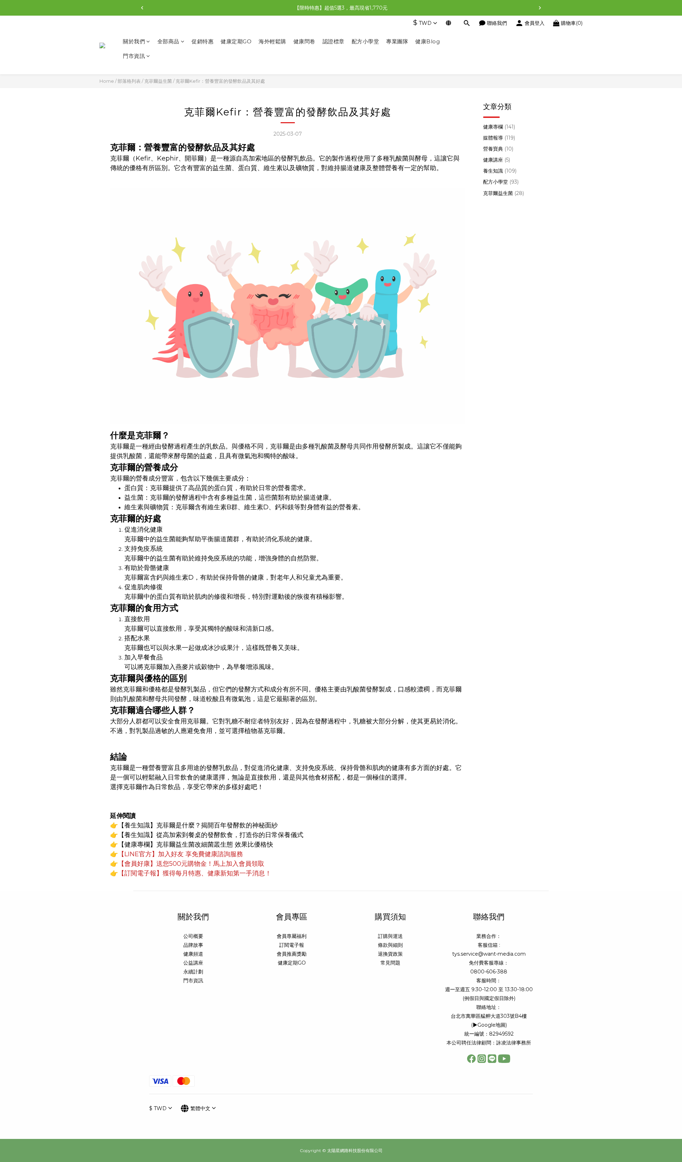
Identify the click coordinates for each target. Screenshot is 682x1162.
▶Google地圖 (489, 1025)
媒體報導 (499, 138)
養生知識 (499, 171)
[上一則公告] (142, 8)
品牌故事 (193, 945)
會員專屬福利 (292, 936)
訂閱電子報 (291, 945)
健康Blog (427, 41)
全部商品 (168, 41)
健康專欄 (499, 127)
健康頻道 (193, 954)
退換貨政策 (390, 954)
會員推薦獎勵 (292, 954)
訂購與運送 (390, 936)
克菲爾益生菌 (158, 81)
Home (106, 81)
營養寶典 (498, 149)
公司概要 (193, 936)
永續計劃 (193, 971)
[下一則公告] (540, 8)
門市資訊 (134, 56)
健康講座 (496, 160)
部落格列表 (129, 81)
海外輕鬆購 (272, 41)
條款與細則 (390, 945)
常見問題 (390, 963)
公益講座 (193, 963)
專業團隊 (397, 41)
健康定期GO (236, 41)
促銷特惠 (202, 41)
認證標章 (334, 41)
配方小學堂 (365, 41)
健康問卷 (304, 41)
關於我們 (134, 41)
